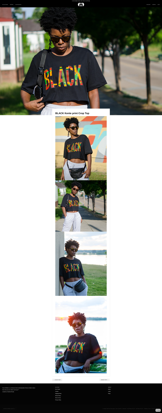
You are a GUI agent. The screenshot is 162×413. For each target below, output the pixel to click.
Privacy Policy (58, 399)
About (109, 389)
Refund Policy (58, 395)
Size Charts (57, 389)
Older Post (57, 379)
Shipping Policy (58, 393)
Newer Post (104, 379)
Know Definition (108, 408)
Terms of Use (58, 397)
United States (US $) (8, 408)
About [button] (109, 387)
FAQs (109, 393)
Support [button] (57, 387)
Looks (109, 391)
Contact (56, 391)
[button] (5, 4)
